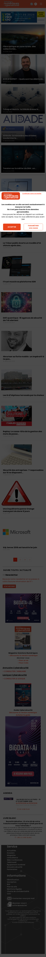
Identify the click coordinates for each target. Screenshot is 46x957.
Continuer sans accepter (31, 193)
